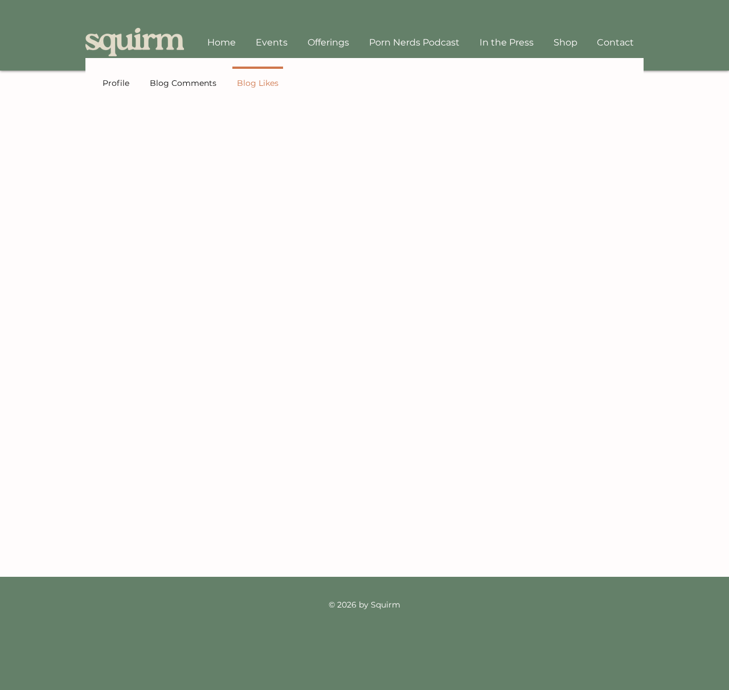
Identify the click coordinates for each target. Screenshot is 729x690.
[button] (328, 42)
